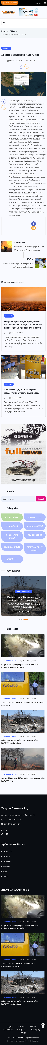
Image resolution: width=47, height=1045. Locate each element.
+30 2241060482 (12, 819)
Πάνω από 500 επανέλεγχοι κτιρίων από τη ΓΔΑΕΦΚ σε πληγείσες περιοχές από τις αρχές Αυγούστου (23, 601)
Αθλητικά (12, 517)
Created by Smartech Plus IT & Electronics (23, 1041)
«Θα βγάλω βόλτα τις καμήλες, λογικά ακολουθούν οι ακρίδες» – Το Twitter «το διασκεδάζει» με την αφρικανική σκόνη (23, 324)
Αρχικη (10, 1026)
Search (41, 499)
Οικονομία (35, 526)
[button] (19, 619)
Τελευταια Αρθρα (35, 548)
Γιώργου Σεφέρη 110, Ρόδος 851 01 (19, 815)
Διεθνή (34, 517)
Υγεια (12, 559)
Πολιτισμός (12, 547)
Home (3, 31)
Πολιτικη (35, 535)
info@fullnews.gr (12, 824)
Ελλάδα (13, 31)
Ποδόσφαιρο (12, 536)
